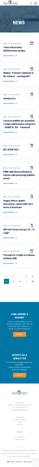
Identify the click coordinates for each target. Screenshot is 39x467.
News (5, 43)
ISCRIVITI (19, 375)
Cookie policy (19, 439)
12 (19, 281)
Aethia (28, 457)
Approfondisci (8, 56)
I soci (19, 422)
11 (13, 281)
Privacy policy (19, 437)
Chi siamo (19, 417)
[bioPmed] (10, 3)
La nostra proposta (19, 420)
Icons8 (34, 454)
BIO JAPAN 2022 (11, 149)
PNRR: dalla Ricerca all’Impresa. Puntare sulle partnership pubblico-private (19, 175)
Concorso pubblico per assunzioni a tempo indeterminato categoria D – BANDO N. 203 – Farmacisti (19, 124)
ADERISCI (19, 334)
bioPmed (16, 43)
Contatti (19, 424)
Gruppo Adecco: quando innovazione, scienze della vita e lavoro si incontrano (18, 204)
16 (32, 281)
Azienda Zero (9, 98)
